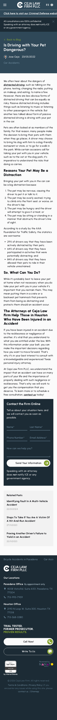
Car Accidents (11, 62)
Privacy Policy (35, 685)
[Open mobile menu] (5, 5)
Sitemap (34, 691)
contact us (30, 394)
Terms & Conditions (17, 685)
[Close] (53, 21)
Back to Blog (14, 39)
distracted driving (14, 84)
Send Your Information (28, 463)
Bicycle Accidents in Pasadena (21, 559)
